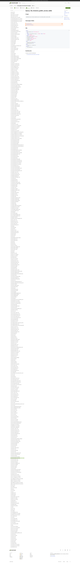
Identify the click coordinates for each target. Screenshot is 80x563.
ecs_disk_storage (13, 54)
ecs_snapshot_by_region (14, 184)
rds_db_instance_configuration (15, 427)
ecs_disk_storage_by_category (15, 57)
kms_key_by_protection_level (15, 232)
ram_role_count (13, 374)
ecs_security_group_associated (15, 139)
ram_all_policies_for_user (14, 321)
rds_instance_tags (13, 468)
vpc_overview (12, 517)
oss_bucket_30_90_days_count (15, 262)
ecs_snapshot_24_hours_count (15, 173)
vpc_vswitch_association (14, 531)
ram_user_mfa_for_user (14, 410)
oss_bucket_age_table (14, 267)
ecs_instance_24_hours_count (15, 76)
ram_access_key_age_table (14, 318)
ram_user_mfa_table (13, 411)
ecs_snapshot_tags (13, 202)
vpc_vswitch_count (13, 536)
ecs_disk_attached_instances (15, 30)
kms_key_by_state (13, 235)
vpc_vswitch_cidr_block (14, 535)
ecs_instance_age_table (14, 81)
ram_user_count (13, 402)
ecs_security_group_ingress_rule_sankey (16, 152)
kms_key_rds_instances (14, 245)
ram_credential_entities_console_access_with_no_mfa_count (17, 322)
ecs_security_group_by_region (15, 142)
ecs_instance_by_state (14, 94)
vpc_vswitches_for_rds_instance (15, 545)
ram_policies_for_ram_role (14, 353)
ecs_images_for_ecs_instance (15, 72)
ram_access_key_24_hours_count (15, 313)
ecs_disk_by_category (14, 36)
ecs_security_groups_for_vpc (15, 165)
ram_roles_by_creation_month (15, 387)
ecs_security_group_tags (14, 157)
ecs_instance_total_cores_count (15, 121)
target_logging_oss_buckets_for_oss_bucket (17, 482)
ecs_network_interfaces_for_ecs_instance (16, 134)
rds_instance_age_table (14, 434)
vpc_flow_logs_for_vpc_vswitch (15, 503)
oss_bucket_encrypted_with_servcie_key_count (17, 282)
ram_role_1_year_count (14, 365)
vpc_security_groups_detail (14, 523)
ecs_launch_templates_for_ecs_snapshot (16, 133)
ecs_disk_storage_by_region (14, 59)
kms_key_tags (12, 251)
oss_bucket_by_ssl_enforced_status (15, 276)
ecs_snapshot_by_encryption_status (16, 183)
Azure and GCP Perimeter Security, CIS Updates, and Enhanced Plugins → (40, 0)
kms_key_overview (13, 244)
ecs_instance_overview (14, 108)
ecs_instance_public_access (14, 110)
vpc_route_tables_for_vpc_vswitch (15, 521)
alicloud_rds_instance (29, 24)
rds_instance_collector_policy (15, 447)
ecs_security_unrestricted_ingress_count (16, 170)
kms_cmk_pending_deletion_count (15, 214)
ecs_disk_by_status (13, 41)
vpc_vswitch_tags (13, 541)
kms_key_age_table (13, 227)
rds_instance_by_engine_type (15, 442)
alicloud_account (29, 23)
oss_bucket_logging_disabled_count (16, 293)
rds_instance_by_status (14, 445)
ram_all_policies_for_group (14, 320)
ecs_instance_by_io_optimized (15, 88)
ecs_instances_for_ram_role (14, 128)
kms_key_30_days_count (14, 223)
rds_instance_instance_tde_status (15, 454)
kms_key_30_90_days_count (14, 222)
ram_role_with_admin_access (15, 379)
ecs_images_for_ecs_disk (14, 71)
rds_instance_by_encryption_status (15, 441)
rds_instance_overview (14, 455)
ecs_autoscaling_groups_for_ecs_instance (16, 18)
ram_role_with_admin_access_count (16, 380)
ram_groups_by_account (14, 338)
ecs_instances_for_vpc (14, 129)
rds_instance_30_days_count (14, 432)
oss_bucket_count (13, 280)
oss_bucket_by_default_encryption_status (16, 271)
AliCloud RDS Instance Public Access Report (33, 54)
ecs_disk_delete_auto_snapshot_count (16, 45)
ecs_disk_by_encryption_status (15, 39)
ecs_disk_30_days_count (14, 26)
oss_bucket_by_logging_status (15, 272)
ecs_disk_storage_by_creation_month (16, 58)
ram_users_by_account (14, 415)
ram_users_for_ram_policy (14, 420)
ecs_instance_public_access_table (15, 112)
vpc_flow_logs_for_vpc (14, 501)
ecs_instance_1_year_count (14, 75)
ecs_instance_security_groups (15, 115)
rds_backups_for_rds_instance (15, 424)
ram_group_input (13, 335)
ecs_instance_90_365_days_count (15, 80)
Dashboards (66, 15)
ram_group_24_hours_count (14, 327)
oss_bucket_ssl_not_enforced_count (15, 303)
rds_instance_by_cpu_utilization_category (16, 438)
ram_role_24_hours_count (14, 366)
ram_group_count (13, 334)
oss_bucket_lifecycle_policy (14, 289)
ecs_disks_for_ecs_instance (14, 68)
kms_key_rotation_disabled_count (15, 246)
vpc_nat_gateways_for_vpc (14, 512)
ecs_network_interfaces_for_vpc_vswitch (16, 138)
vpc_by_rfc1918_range (14, 487)
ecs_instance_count (13, 97)
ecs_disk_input (13, 50)
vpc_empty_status (13, 500)
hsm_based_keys (13, 211)
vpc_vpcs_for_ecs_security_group (15, 527)
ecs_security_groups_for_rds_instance (16, 164)
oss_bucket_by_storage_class (15, 277)
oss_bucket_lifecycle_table (14, 290)
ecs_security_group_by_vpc (14, 147)
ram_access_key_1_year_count (15, 312)
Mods (11, 5)
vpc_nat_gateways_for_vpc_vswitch (15, 513)
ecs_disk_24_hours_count (14, 23)
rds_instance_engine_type (14, 450)
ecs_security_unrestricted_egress (15, 166)
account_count (13, 12)
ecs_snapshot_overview (14, 193)
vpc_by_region (13, 486)
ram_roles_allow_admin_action (15, 383)
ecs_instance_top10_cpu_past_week (15, 119)
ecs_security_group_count (14, 148)
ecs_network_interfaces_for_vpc (15, 137)
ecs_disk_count (13, 44)
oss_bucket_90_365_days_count (15, 264)
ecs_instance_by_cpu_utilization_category (16, 84)
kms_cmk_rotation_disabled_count (15, 215)
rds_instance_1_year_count (14, 428)
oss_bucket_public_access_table (15, 300)
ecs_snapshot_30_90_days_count (15, 174)
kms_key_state (13, 250)
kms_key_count (13, 236)
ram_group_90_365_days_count (15, 331)
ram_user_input (13, 405)
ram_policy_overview (13, 361)
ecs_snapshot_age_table (14, 179)
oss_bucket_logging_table (14, 295)
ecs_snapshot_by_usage (14, 186)
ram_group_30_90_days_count (15, 329)
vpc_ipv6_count (13, 509)
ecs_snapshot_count (13, 187)
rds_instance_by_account (14, 436)
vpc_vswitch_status (13, 540)
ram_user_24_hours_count (14, 393)
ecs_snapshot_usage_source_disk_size (16, 205)
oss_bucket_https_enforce (14, 286)
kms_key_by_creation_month (14, 231)
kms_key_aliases (13, 228)
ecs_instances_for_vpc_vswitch (15, 130)
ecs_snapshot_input (13, 191)
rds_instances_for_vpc (14, 473)
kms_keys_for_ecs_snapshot (14, 254)
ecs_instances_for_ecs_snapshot (15, 126)
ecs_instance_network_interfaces (15, 106)
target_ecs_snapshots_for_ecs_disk (15, 481)
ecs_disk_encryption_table (14, 49)
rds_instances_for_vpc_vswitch (15, 474)
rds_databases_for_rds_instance (15, 425)
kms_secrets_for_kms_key (14, 258)
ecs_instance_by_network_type (15, 89)
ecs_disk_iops (12, 52)
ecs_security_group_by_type (14, 143)
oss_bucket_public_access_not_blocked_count (17, 299)
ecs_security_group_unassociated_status (16, 161)
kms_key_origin (13, 242)
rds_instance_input (13, 451)
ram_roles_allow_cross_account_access (16, 384)
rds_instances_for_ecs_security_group (16, 472)
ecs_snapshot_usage (13, 204)
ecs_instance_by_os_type (14, 90)
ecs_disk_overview (13, 53)
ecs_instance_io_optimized (14, 103)
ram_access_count (13, 311)
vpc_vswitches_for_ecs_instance (15, 544)
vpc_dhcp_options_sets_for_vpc (15, 496)
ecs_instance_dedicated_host (15, 99)
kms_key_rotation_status (14, 249)
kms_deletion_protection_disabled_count (16, 218)
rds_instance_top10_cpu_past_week (15, 469)
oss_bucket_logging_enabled (15, 294)
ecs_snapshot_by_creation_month (15, 182)
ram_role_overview (13, 376)
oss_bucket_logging (13, 291)
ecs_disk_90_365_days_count (14, 27)
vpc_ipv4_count (13, 508)
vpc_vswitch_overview (14, 539)
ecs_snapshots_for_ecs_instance (15, 206)
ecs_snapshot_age (13, 178)
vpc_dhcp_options (13, 495)
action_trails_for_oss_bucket (14, 14)
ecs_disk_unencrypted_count (15, 67)
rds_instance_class (13, 446)
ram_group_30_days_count (14, 330)
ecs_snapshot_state (13, 196)
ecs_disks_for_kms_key (14, 70)
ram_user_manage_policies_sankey (15, 407)
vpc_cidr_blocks (13, 490)
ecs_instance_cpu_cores (14, 98)
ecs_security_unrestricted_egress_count (16, 168)
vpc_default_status (13, 494)
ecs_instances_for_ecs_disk (14, 124)
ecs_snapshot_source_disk (14, 195)
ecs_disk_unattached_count (14, 66)
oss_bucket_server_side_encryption (15, 302)
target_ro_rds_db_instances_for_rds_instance (17, 483)
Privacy (67, 561)
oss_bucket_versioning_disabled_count (16, 308)
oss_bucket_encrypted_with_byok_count (16, 281)
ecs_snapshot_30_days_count (15, 175)
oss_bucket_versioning (14, 307)
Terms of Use (59, 561)
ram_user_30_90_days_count (14, 394)
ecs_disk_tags (12, 62)
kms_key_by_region (13, 233)
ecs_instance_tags (13, 117)
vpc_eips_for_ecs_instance (14, 499)
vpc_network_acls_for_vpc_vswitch (15, 514)
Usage (65, 11)
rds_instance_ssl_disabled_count (15, 463)
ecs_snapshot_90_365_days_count (15, 177)
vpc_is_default (13, 510)
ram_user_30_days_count (14, 396)
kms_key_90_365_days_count (14, 224)
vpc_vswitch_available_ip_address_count (16, 532)
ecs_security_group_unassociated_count (16, 160)
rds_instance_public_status (14, 460)
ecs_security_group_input (14, 155)
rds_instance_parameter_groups (15, 456)
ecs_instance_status (13, 116)
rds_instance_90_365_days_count (15, 433)
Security (64, 561)
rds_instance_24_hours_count (15, 429)
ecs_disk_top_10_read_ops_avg (15, 63)
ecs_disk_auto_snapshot (14, 32)
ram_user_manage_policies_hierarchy (16, 406)
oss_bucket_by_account (14, 268)
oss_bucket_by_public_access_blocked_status (17, 273)
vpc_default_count (13, 492)
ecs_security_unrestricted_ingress (15, 169)
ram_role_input (13, 375)
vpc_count (12, 491)
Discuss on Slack (67, 19)
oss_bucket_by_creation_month (15, 269)
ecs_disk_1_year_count (14, 22)
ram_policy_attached (13, 358)
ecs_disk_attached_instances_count (15, 31)
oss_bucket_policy (13, 298)
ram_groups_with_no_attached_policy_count (17, 347)
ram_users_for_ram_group (14, 419)
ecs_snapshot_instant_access (15, 192)
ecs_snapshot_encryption (14, 188)
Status (11, 561)
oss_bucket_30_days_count (14, 263)
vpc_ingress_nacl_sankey (14, 505)
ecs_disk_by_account (13, 35)
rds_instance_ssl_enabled (14, 464)
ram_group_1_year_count (14, 326)
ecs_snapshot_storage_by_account (15, 197)
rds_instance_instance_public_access (16, 452)
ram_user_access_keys (14, 398)
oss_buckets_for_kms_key (14, 309)
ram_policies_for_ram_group (15, 352)
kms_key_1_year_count (14, 219)
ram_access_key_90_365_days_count (16, 317)
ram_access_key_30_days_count (15, 316)
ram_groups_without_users (14, 349)
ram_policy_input (13, 360)
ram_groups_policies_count (14, 344)
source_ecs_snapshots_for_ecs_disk (15, 477)
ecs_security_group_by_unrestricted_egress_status (17, 144)
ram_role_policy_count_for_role (15, 378)
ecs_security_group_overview (15, 156)
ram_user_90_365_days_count (15, 397)
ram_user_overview (13, 414)
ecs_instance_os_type (14, 107)
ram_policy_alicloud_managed (15, 357)
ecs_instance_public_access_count (15, 111)
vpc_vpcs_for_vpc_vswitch (14, 530)
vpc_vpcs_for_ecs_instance (14, 526)
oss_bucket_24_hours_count (14, 260)
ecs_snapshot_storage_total (14, 201)
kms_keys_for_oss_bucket (14, 255)
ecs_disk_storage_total (14, 61)
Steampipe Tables (66, 12)
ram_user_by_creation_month (15, 401)
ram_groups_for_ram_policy (14, 340)
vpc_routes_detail (13, 522)
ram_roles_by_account (14, 385)
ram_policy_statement (14, 362)
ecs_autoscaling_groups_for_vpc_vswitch (16, 21)
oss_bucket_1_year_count (14, 259)
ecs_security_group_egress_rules (15, 151)
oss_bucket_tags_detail (14, 304)
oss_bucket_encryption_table (15, 285)
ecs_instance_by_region (14, 93)
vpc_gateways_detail (13, 504)
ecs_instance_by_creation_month (15, 85)
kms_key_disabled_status (14, 240)
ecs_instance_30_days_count (14, 79)
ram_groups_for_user (14, 343)
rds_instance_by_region (14, 443)
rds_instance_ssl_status (14, 465)
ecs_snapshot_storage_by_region (15, 200)
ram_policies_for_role (14, 356)
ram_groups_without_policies (15, 348)
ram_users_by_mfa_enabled (14, 416)
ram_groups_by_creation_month (15, 339)
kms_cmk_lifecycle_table (14, 213)
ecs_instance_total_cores (14, 120)
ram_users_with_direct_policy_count (16, 423)
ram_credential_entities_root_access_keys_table (17, 325)
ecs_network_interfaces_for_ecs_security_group (17, 135)
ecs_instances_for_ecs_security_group (16, 125)
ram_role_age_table (13, 371)
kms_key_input (13, 241)
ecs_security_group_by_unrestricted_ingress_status (17, 146)
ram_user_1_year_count (14, 392)
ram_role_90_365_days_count (15, 370)
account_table (13, 13)
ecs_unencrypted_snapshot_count (15, 209)
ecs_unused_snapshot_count (15, 210)
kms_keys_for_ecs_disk (14, 253)
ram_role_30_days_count (14, 369)
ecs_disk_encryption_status (14, 48)
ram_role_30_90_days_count (14, 367)
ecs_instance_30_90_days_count (15, 77)
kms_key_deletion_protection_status (16, 237)
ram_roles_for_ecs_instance (14, 388)
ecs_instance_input (13, 102)
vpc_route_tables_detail (14, 518)
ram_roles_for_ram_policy (14, 389)
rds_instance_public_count (14, 459)
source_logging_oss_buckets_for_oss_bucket (17, 478)
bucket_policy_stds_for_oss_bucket (15, 17)
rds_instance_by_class (14, 437)
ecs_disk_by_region (13, 40)
